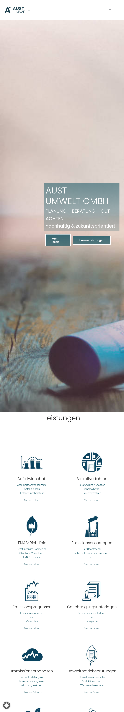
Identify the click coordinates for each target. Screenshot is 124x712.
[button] (6, 705)
